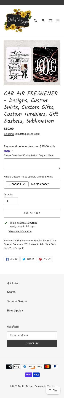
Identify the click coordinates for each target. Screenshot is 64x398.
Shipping (9, 133)
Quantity (8, 194)
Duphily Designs (26, 386)
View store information (20, 231)
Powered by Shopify (44, 386)
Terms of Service (17, 301)
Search (11, 291)
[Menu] (58, 20)
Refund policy (15, 310)
